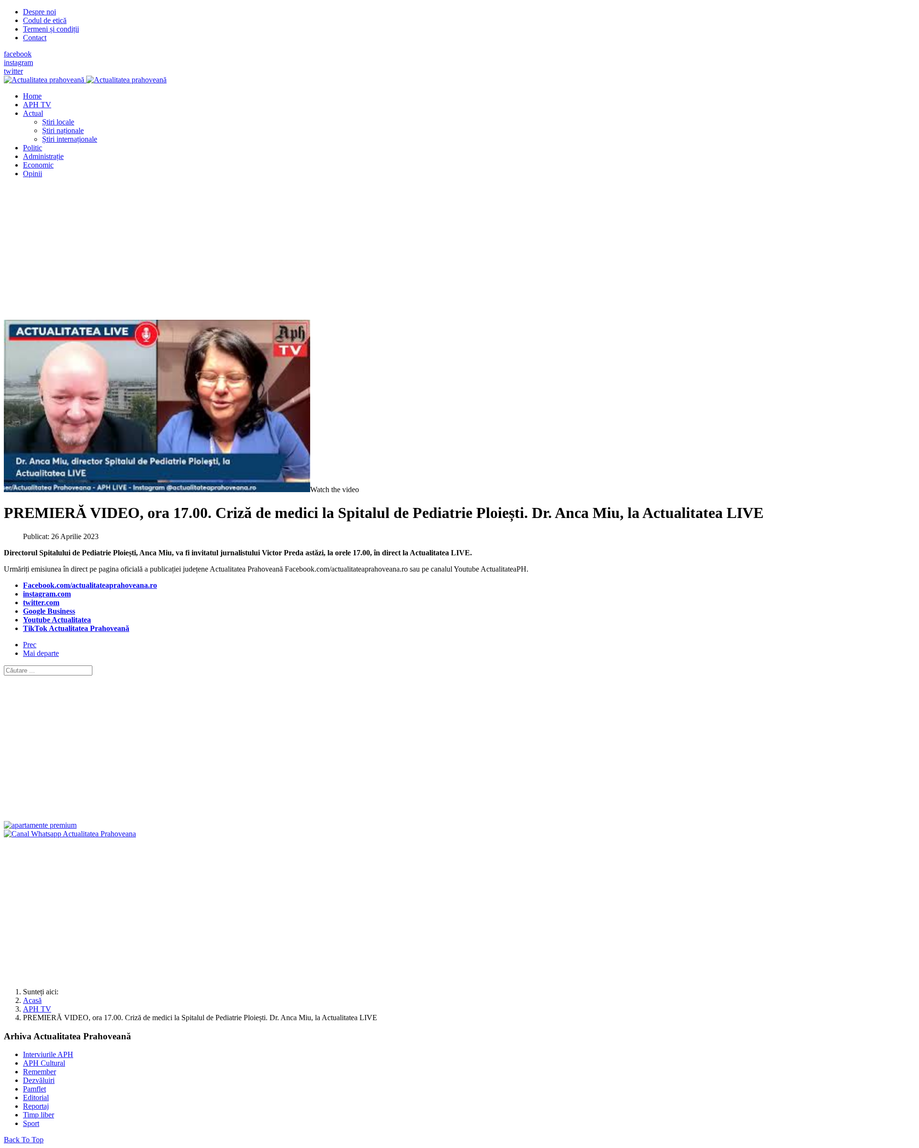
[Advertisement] (291, 253)
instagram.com (47, 594)
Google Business (49, 611)
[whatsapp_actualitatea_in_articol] (70, 834)
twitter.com (41, 602)
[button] (33, 113)
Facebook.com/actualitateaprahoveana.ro (90, 585)
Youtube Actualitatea (57, 620)
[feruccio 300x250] (40, 825)
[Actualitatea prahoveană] (85, 80)
